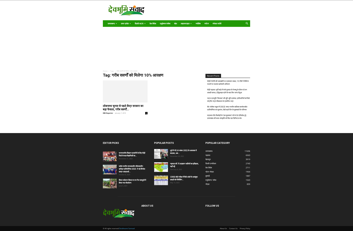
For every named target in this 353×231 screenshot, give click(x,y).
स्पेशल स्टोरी (217, 23)
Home (105, 71)
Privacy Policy (245, 228)
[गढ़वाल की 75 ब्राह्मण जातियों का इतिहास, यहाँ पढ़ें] (161, 167)
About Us (223, 228)
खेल (175, 23)
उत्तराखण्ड (111, 23)
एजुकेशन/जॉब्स (165, 23)
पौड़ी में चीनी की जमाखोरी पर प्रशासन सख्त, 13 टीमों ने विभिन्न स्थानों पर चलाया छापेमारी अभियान (228, 82)
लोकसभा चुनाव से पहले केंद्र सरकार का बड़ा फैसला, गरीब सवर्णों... (123, 107)
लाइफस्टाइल (185, 23)
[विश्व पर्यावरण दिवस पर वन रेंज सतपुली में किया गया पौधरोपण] (110, 183)
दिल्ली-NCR (139, 23)
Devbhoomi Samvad (127, 228)
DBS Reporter (108, 113)
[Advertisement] (200, 10)
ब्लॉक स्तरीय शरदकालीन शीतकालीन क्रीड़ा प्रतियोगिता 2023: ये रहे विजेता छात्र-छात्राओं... (132, 169)
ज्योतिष (198, 23)
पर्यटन (206, 23)
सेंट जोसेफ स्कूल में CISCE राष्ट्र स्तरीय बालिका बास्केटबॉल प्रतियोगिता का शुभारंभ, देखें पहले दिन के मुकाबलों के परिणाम (227, 108)
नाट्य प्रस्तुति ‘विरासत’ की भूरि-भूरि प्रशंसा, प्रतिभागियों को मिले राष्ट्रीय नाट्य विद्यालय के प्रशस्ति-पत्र (228, 99)
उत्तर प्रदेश (125, 23)
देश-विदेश (153, 23)
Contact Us (233, 228)
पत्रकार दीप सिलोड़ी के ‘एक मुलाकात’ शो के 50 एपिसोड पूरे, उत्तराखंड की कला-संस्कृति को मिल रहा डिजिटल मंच (227, 116)
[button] (247, 23)
